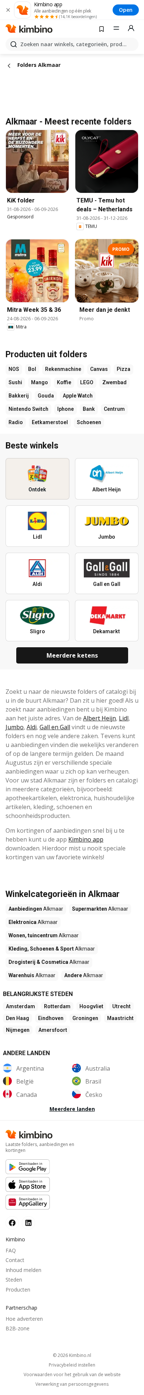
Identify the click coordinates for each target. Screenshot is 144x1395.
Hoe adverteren (24, 1318)
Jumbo (15, 727)
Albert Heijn (99, 718)
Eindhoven (51, 1018)
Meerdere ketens (72, 655)
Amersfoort (52, 1030)
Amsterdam (20, 1006)
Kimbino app (85, 839)
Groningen (85, 1018)
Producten (18, 1289)
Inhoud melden (23, 1269)
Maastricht (120, 1018)
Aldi (32, 727)
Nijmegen (18, 1030)
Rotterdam (57, 1006)
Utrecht (121, 1006)
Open (126, 9)
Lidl (123, 718)
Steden (14, 1279)
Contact (15, 1259)
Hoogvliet (91, 1006)
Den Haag (17, 1018)
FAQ (11, 1250)
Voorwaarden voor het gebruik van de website (72, 1375)
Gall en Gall (55, 727)
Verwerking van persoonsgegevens (72, 1384)
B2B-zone (18, 1328)
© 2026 (72, 1355)
